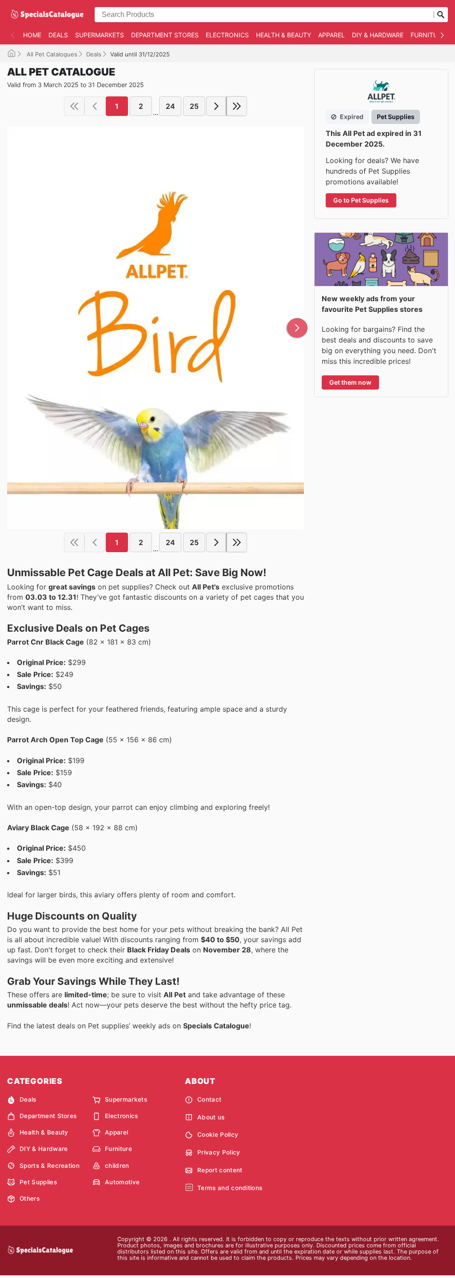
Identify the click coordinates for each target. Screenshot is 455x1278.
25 (194, 106)
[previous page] (94, 106)
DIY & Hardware (377, 35)
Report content (219, 1170)
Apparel (331, 35)
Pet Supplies (38, 1182)
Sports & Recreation (50, 1165)
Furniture (428, 35)
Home (32, 35)
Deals (58, 35)
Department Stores (165, 35)
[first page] (74, 106)
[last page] (237, 106)
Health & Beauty (283, 35)
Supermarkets (99, 35)
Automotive (122, 1182)
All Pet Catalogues (51, 54)
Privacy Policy (218, 1152)
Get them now (350, 382)
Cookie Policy (217, 1134)
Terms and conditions (229, 1187)
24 (170, 106)
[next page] (216, 106)
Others (30, 1198)
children (117, 1165)
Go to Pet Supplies (361, 200)
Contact (209, 1099)
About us (211, 1117)
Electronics (227, 35)
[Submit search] (441, 15)
